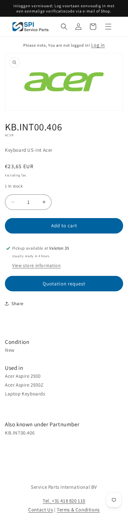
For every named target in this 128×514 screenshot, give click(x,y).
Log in (98, 45)
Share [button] (17, 303)
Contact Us (40, 509)
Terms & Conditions (78, 509)
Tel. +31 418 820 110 (64, 501)
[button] (64, 26)
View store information (36, 265)
